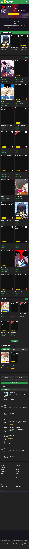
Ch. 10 (3, 174)
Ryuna (3, 77)
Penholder (3, 101)
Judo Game (18, 101)
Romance (3, 479)
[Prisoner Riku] (7, 187)
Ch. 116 (17, 79)
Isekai (9, 422)
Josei (17, 473)
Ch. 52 (3, 150)
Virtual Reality (18, 422)
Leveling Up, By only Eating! (15, 420)
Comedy (13, 407)
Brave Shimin (18, 149)
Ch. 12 (17, 105)
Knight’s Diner (18, 291)
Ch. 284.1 (17, 200)
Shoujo (2, 482)
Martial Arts (6, 349)
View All (26, 57)
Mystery (17, 477)
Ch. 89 (3, 245)
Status (21, 377)
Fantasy (16, 436)
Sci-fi (22, 458)
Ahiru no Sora (18, 196)
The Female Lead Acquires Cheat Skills (20, 173)
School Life (23, 349)
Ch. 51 (3, 152)
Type (7, 380)
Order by (21, 380)
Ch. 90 (17, 223)
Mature (14, 349)
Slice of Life (13, 422)
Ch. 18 (3, 81)
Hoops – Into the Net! (6, 172)
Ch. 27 (17, 176)
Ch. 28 (17, 174)
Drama (13, 394)
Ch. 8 (3, 293)
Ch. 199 (17, 247)
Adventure (17, 421)
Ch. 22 (3, 223)
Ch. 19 (3, 79)
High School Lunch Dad (21, 125)
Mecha (19, 458)
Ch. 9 (3, 176)
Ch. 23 (3, 222)
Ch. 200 (17, 245)
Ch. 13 (3, 105)
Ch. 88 (3, 247)
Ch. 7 (3, 295)
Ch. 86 (3, 198)
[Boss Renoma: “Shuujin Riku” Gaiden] (7, 115)
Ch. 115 (17, 81)
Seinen (17, 481)
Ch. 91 (17, 222)
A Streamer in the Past (6, 244)
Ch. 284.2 (17, 198)
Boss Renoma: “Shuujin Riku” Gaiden (7, 126)
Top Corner (18, 77)
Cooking (24, 421)
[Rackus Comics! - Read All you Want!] (8, 2)
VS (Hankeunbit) (19, 267)
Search (15, 382)
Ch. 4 (17, 152)
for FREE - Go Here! (14, 27)
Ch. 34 (3, 269)
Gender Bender (4, 471)
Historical (20, 436)
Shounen (21, 394)
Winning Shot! (18, 220)
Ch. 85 (3, 200)
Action (13, 421)
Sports (24, 394)
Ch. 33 (3, 271)
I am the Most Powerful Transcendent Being (7, 221)
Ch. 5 (17, 150)
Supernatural (10, 430)
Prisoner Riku (4, 196)
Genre (7, 377)
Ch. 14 (3, 103)
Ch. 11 (17, 293)
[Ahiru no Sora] (21, 187)
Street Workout (12, 413)
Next (14, 341)
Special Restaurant (6, 149)
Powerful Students (5, 267)
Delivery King (4, 291)
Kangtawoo (11, 456)
